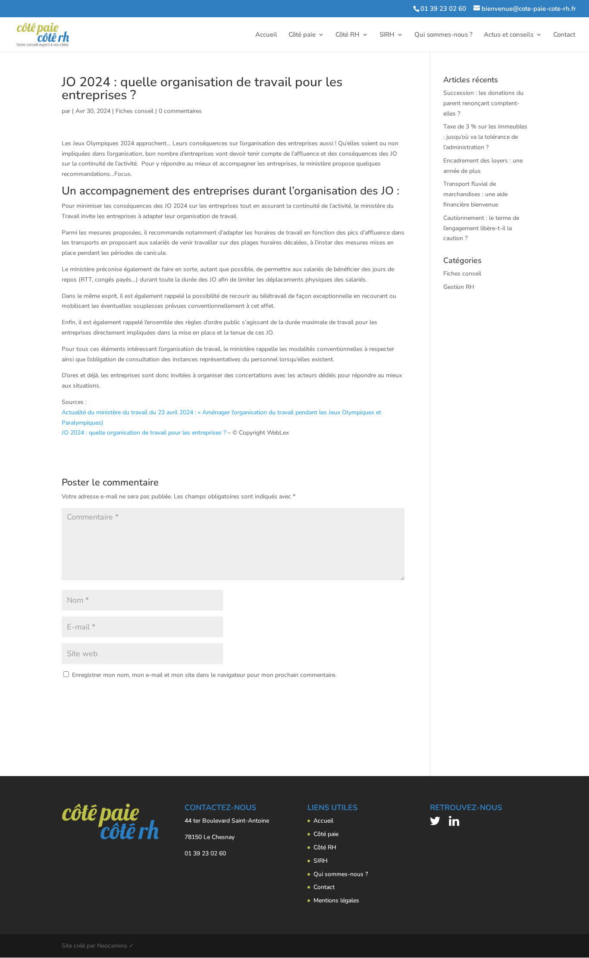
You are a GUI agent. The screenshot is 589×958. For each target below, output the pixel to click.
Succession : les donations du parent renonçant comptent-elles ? (483, 103)
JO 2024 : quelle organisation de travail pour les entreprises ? (145, 433)
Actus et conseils (508, 35)
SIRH (387, 35)
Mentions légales (336, 900)
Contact (564, 35)
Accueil (266, 35)
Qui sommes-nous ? (443, 35)
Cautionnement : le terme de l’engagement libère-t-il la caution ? (481, 228)
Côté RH (347, 35)
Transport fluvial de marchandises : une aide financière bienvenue (475, 194)
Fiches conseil (135, 111)
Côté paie (302, 35)
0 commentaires (180, 111)
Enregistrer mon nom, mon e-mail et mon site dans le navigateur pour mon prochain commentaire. (204, 675)
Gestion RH (458, 287)
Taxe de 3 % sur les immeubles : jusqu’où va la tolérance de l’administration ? (485, 136)
